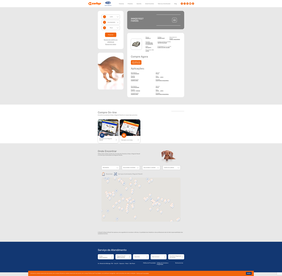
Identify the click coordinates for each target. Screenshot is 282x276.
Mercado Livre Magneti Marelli (136, 62)
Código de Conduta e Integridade (162, 263)
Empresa (121, 3)
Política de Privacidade (149, 263)
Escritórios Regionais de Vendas (175, 256)
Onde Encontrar (149, 3)
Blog (175, 3)
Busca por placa (110, 44)
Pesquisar (110, 34)
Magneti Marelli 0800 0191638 (121, 256)
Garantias (137, 256)
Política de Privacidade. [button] (142, 273)
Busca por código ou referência (111, 41)
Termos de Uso (179, 263)
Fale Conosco (155, 256)
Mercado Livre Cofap (127, 140)
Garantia (139, 3)
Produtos (130, 3)
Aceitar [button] (249, 273)
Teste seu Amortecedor (164, 3)
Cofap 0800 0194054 (103, 256)
